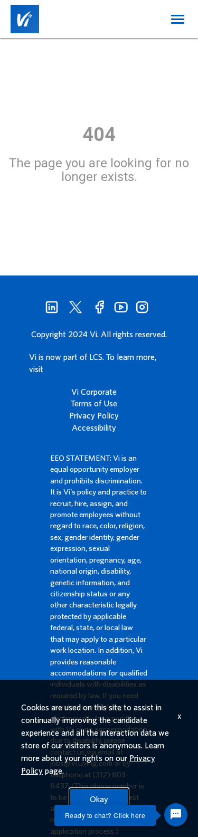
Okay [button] (99, 799)
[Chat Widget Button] (175, 814)
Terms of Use (94, 403)
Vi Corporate (94, 391)
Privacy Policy (94, 415)
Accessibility (94, 427)
